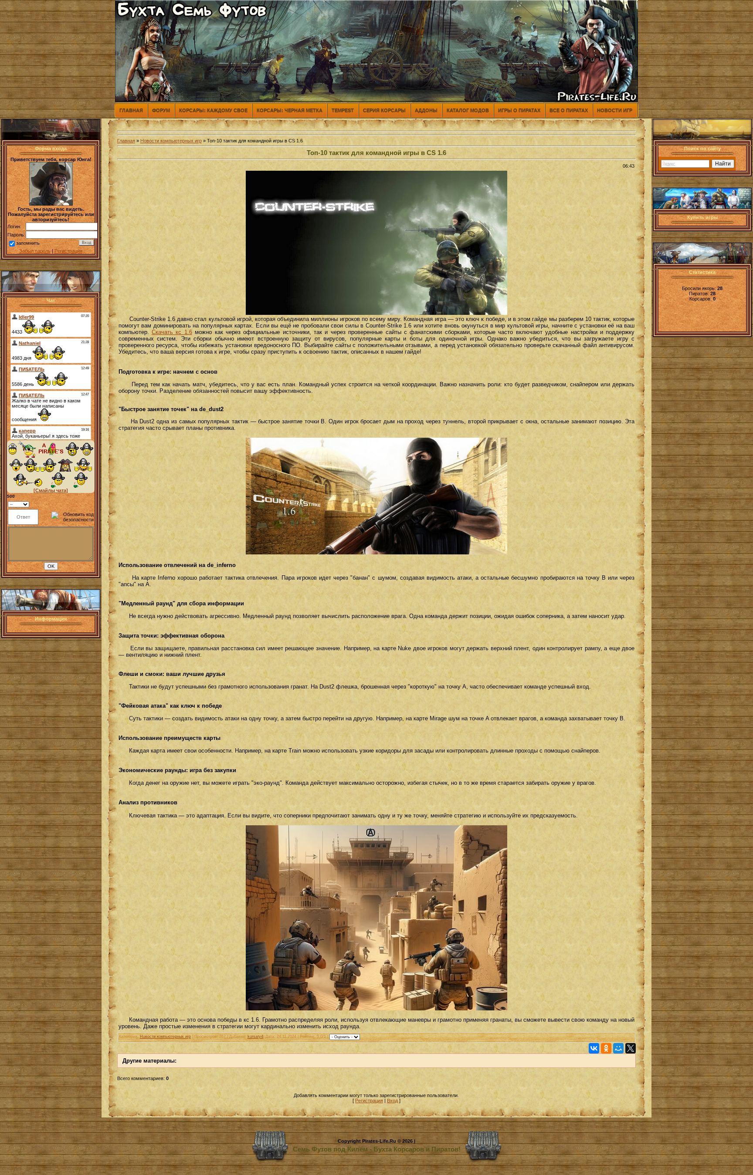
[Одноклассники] (606, 1048)
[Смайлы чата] (51, 490)
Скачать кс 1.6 (172, 332)
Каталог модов (468, 110)
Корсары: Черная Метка (289, 110)
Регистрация (68, 250)
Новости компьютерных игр (171, 140)
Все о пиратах (568, 110)
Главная (131, 110)
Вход (392, 1100)
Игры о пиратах (519, 110)
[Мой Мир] (618, 1048)
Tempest (343, 110)
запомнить (28, 243)
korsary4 (255, 1036)
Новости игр (614, 110)
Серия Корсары (384, 110)
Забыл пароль (35, 250)
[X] (630, 1048)
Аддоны (426, 110)
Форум (161, 110)
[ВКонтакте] (594, 1048)
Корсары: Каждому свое (213, 110)
